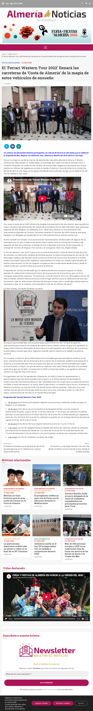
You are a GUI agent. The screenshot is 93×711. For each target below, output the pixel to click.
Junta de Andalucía (42, 539)
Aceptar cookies (41, 703)
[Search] (89, 3)
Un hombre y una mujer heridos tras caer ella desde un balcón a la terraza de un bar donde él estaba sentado (68, 447)
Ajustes (81, 703)
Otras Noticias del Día (74, 539)
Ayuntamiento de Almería (14, 488)
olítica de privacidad (50, 689)
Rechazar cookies (63, 703)
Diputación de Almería (11, 62)
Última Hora (27, 62)
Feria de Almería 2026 (12, 490)
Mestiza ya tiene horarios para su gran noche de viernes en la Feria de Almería (16, 475)
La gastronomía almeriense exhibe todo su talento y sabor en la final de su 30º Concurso (16, 525)
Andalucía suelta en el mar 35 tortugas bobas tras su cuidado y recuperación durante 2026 (46, 525)
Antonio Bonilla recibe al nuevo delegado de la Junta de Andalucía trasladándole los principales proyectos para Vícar (77, 475)
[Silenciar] (83, 619)
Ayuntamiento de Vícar (74, 488)
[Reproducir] (6, 619)
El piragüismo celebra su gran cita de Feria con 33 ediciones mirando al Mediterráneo (46, 475)
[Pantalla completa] (87, 619)
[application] (46, 596)
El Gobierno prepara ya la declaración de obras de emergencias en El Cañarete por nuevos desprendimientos (24, 447)
